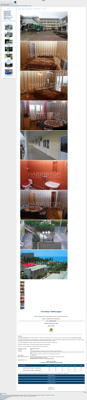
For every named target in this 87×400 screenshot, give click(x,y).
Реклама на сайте (3, 393)
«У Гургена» (9, 44)
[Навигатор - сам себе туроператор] (9, 4)
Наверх (84, 392)
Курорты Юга (21, 5)
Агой (9, 68)
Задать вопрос (51, 325)
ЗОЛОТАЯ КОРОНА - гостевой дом (8, 16)
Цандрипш (9, 30)
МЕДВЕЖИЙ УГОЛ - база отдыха (8, 17)
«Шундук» (9, 74)
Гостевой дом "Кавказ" (49, 358)
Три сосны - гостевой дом (7, 10)
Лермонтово (29, 8)
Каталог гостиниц (3, 5)
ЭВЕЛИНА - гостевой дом (7, 15)
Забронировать (51, 375)
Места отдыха (21, 8)
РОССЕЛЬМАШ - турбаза (7, 11)
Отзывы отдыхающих (4, 397)
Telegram (40, 316)
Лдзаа (9, 45)
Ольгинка (8, 52)
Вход (1, 394)
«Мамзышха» (8, 37)
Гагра (9, 38)
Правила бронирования (10, 5)
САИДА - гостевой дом (7, 14)
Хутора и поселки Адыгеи (8, 75)
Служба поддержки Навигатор (5, 396)
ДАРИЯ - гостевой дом (7, 12)
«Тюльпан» (9, 67)
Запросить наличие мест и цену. (51, 323)
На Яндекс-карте (51, 382)
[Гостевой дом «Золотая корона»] (9, 29)
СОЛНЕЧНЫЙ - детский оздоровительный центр (7, 13)
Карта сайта (2, 399)
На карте (51, 331)
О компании (17, 5)
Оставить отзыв (51, 377)
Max (44, 316)
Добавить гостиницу (28, 5)
